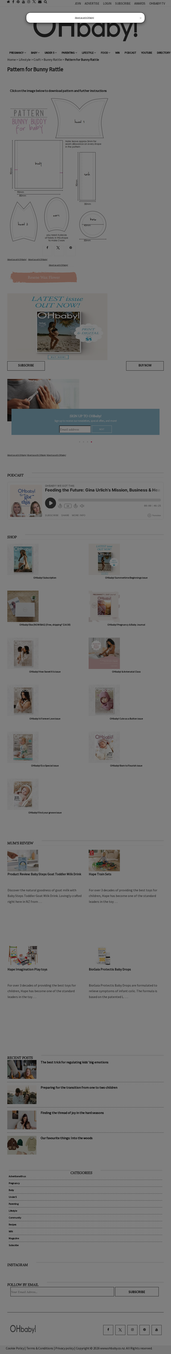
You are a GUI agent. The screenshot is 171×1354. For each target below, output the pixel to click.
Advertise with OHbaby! (84, 17)
